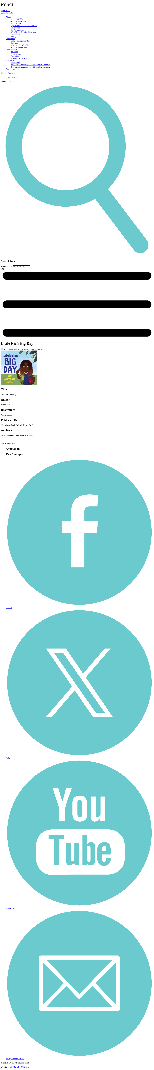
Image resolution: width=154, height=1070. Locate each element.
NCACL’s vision (17, 23)
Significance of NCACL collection (24, 26)
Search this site (6, 266)
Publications (15, 56)
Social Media (16, 54)
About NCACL (17, 19)
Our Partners (10, 39)
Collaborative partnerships (20, 41)
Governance (15, 28)
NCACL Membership (19, 47)
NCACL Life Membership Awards (24, 32)
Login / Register (7, 13)
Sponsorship (15, 43)
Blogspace (10, 60)
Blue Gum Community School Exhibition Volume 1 (30, 65)
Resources (14, 52)
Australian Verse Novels (20, 58)
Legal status (15, 34)
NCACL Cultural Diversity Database (29, 349)
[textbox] (77, 265)
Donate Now (11, 69)
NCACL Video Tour (18, 21)
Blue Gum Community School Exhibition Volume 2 (30, 67)
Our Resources (11, 50)
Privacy (13, 36)
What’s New (15, 63)
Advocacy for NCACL (19, 45)
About (8, 17)
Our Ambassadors (17, 30)
